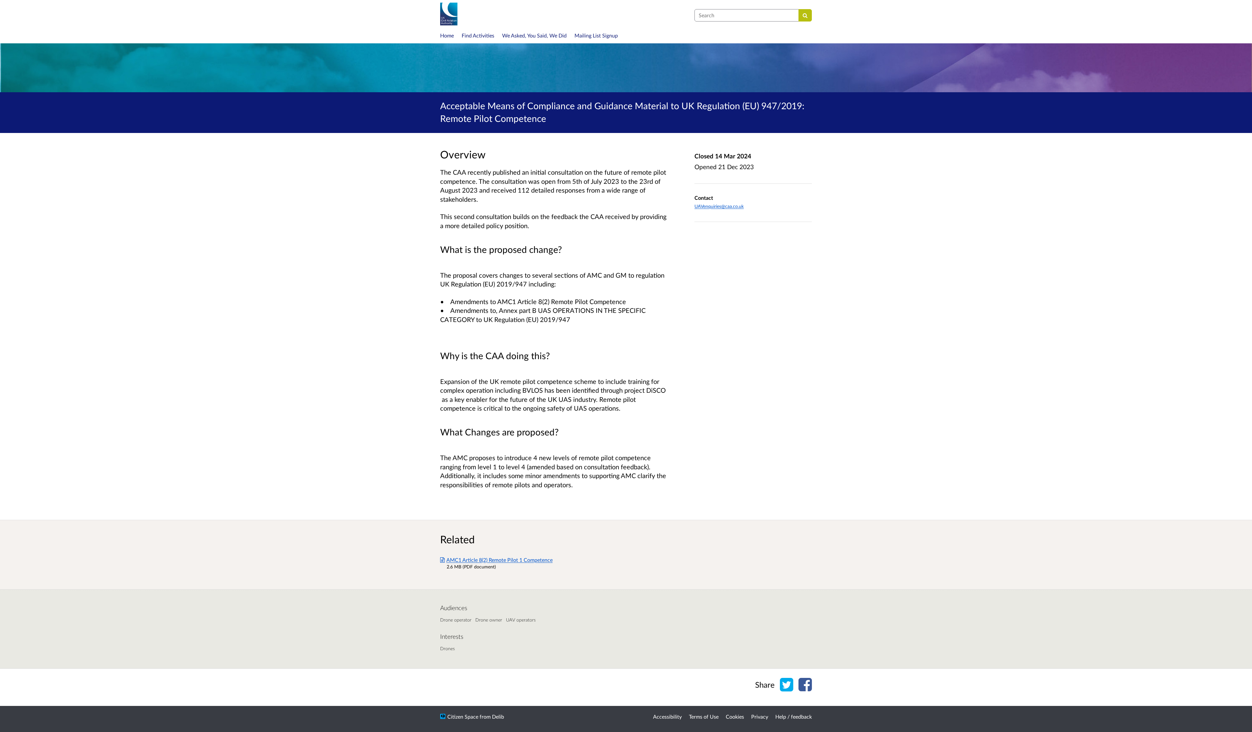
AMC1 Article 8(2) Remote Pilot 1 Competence (499, 560)
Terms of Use (704, 716)
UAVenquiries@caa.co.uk (719, 206)
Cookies (735, 716)
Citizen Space (462, 716)
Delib (498, 716)
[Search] (805, 15)
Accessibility (667, 716)
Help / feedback (793, 716)
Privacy (759, 716)
